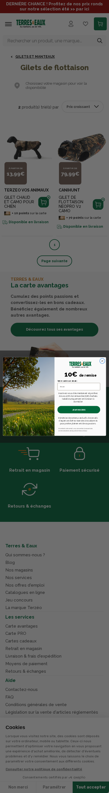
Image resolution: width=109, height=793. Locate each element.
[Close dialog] (102, 360)
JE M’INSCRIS (79, 409)
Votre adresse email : (68, 381)
